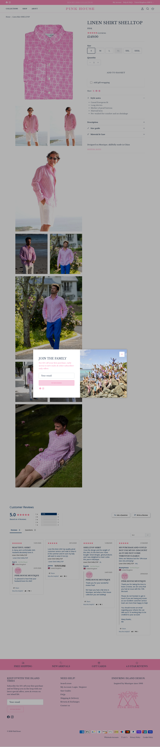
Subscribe (56, 383)
